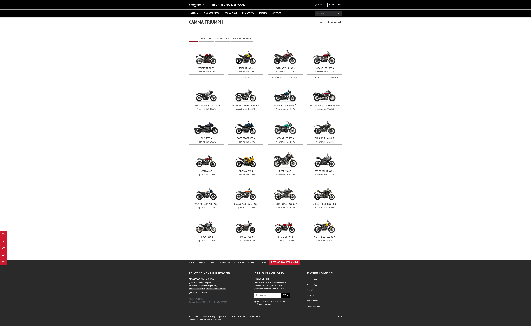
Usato (212, 262)
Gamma (194, 13)
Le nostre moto (211, 13)
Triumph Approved (314, 285)
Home (321, 22)
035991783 (321, 5)
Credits (339, 316)
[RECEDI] (3, 261)
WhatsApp (336, 5)
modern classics (242, 39)
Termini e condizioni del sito (249, 316)
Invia (285, 295)
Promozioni (231, 13)
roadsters (207, 39)
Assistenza (248, 13)
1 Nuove (245, 78)
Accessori (311, 296)
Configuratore (312, 279)
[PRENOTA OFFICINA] (3, 248)
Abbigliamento (312, 301)
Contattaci (209, 293)
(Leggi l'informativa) (265, 304)
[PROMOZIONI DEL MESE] (3, 241)
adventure (223, 39)
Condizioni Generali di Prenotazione (205, 320)
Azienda (263, 13)
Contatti (277, 13)
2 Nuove (276, 78)
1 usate (293, 78)
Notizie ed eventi (313, 306)
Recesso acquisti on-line (284, 262)
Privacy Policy (195, 316)
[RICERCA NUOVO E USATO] (3, 234)
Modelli (202, 262)
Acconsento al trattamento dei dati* (271, 301)
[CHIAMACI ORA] (3, 254)
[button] (338, 13)
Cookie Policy (209, 316)
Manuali (310, 290)
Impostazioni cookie (226, 316)
